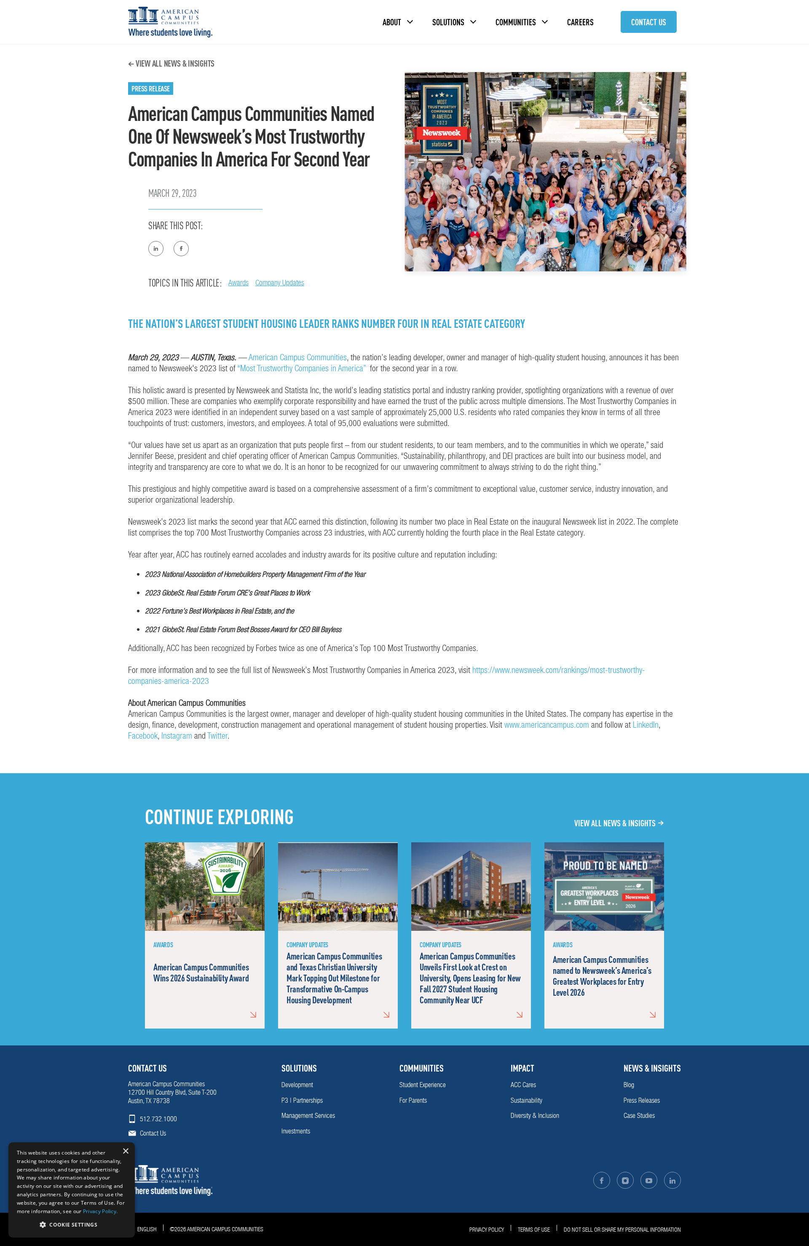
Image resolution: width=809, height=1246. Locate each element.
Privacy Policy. (100, 1211)
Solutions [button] (448, 21)
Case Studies (639, 1116)
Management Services (308, 1116)
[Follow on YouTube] (648, 1180)
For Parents (413, 1100)
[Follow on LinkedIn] (672, 1180)
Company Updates (279, 282)
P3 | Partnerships (302, 1100)
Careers (580, 21)
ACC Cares (523, 1085)
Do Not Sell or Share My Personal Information (622, 1230)
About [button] (392, 21)
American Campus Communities (298, 357)
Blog (629, 1085)
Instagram (176, 736)
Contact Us (648, 21)
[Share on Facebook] (181, 248)
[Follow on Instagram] (625, 1180)
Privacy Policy (486, 1230)
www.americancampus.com (546, 725)
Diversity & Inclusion (535, 1116)
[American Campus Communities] (170, 22)
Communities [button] (516, 21)
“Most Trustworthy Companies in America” (302, 368)
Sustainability (526, 1100)
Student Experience (422, 1085)
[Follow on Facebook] (601, 1180)
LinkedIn (646, 725)
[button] (71, 1224)
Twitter (217, 736)
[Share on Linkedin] (155, 248)
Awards (238, 282)
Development (297, 1085)
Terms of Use (534, 1230)
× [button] (125, 1151)
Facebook (143, 736)
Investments (295, 1131)
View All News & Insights (175, 63)
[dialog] (71, 1190)
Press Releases (642, 1100)
